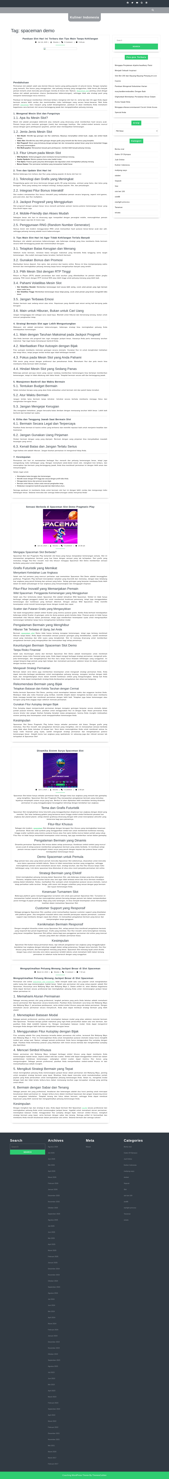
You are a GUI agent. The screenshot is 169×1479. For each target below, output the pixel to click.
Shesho (56, 42)
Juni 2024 (51, 1305)
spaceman (24, 105)
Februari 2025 (53, 1256)
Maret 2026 (52, 1177)
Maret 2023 (52, 1397)
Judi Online (120, 160)
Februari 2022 (53, 1427)
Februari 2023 (53, 1403)
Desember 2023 (54, 1342)
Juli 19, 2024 (42, 546)
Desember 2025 (54, 1195)
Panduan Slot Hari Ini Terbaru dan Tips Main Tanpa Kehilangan (60, 38)
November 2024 (54, 1275)
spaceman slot (28, 633)
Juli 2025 (51, 1226)
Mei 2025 (51, 1238)
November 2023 (54, 1348)
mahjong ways (121, 170)
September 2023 (54, 1360)
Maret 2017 (52, 1458)
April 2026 (51, 1171)
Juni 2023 (51, 1378)
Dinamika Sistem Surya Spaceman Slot (60, 750)
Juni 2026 (51, 1159)
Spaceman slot (83, 91)
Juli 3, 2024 (42, 790)
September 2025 (54, 1214)
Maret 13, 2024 (42, 972)
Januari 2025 (52, 1263)
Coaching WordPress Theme (75, 1475)
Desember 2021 (54, 1433)
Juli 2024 (51, 1299)
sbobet (118, 175)
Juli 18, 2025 (42, 42)
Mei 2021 (51, 1445)
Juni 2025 (51, 1232)
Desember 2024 (54, 1269)
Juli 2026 (51, 1153)
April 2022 (51, 1415)
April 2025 (51, 1244)
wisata (117, 213)
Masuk (88, 1147)
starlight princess (122, 202)
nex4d (84, 1108)
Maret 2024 (52, 1323)
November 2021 (54, 1439)
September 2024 (54, 1287)
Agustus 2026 (53, 1147)
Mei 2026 (51, 1165)
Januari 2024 (52, 1336)
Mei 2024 (51, 1311)
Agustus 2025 (53, 1220)
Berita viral (119, 149)
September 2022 (54, 1409)
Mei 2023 (51, 1384)
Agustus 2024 (53, 1293)
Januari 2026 (52, 1189)
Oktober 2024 (53, 1281)
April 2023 (51, 1391)
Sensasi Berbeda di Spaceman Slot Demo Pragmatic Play (60, 507)
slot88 (117, 197)
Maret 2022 (52, 1421)
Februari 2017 (53, 1464)
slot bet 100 (120, 191)
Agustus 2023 (53, 1366)
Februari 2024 (53, 1330)
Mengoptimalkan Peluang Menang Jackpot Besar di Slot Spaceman (60, 968)
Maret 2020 (52, 1452)
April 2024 (51, 1317)
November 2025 (54, 1202)
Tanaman (119, 207)
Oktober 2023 (53, 1354)
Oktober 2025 (53, 1208)
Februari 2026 (53, 1183)
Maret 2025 (52, 1250)
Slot (116, 186)
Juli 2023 (51, 1372)
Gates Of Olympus (123, 154)
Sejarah (118, 181)
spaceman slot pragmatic (44, 982)
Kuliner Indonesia (84, 17)
